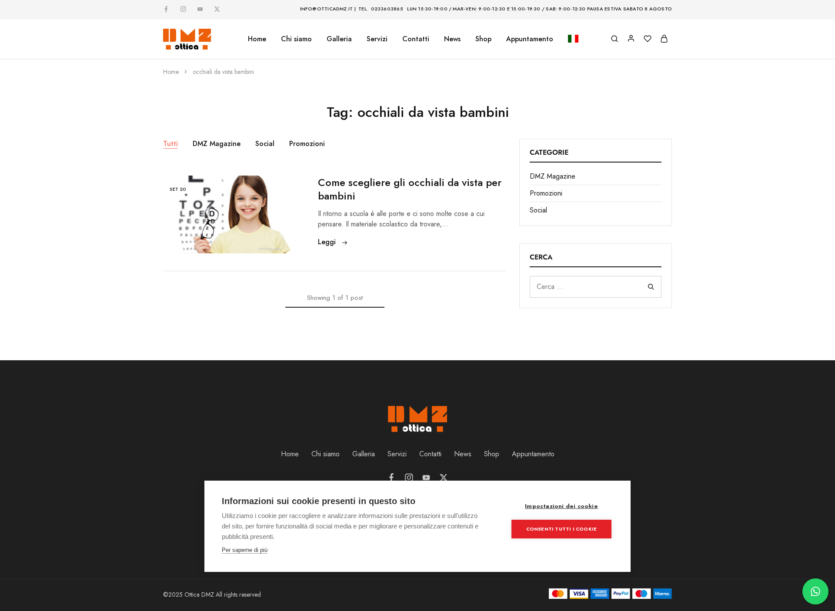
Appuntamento (529, 39)
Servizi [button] (377, 39)
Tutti (170, 144)
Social (264, 144)
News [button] (452, 39)
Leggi (328, 242)
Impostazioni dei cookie (561, 506)
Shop (483, 39)
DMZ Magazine (216, 144)
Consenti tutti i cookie (561, 528)
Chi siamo (296, 39)
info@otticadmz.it (326, 8)
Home (257, 39)
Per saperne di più (244, 550)
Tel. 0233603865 (380, 8)
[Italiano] (573, 39)
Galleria (363, 454)
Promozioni (307, 144)
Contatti (415, 39)
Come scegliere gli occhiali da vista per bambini (409, 189)
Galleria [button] (339, 39)
